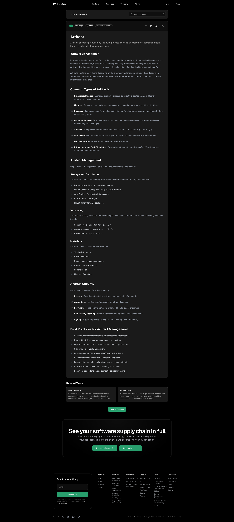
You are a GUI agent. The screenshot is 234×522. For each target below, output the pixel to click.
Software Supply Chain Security (160, 502)
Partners (171, 487)
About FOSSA (172, 478)
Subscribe (72, 494)
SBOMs (156, 491)
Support (170, 490)
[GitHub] (79, 517)
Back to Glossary (80, 14)
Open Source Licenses (158, 482)
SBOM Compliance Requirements (160, 487)
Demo (178, 4)
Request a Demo (103, 448)
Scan (99, 478)
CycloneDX (157, 478)
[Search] (163, 14)
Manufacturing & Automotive (131, 485)
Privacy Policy (149, 517)
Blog (141, 481)
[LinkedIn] (68, 517)
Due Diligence (116, 498)
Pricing (137, 4)
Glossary (143, 493)
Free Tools (143, 490)
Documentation (145, 484)
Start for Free (128, 448)
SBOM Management (116, 489)
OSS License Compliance (116, 479)
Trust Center (160, 517)
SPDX (156, 506)
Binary (100, 481)
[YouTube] (73, 517)
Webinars (143, 496)
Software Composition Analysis (158, 496)
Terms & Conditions (134, 517)
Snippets (101, 484)
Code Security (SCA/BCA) (116, 484)
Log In (168, 4)
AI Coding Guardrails (115, 494)
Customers (172, 481)
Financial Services (132, 478)
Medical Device (131, 481)
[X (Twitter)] (62, 517)
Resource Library (145, 487)
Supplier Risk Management (116, 502)
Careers (170, 484)
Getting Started (145, 478)
